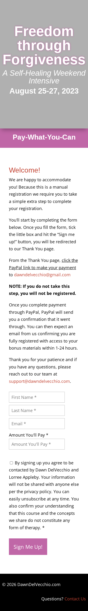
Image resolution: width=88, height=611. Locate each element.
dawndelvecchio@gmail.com (42, 274)
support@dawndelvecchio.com (39, 381)
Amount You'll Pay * (28, 435)
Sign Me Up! (28, 546)
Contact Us (75, 599)
